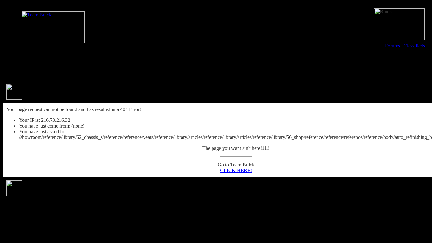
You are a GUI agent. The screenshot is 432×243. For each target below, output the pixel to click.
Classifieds (414, 45)
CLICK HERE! (236, 170)
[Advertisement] (216, 66)
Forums (392, 45)
